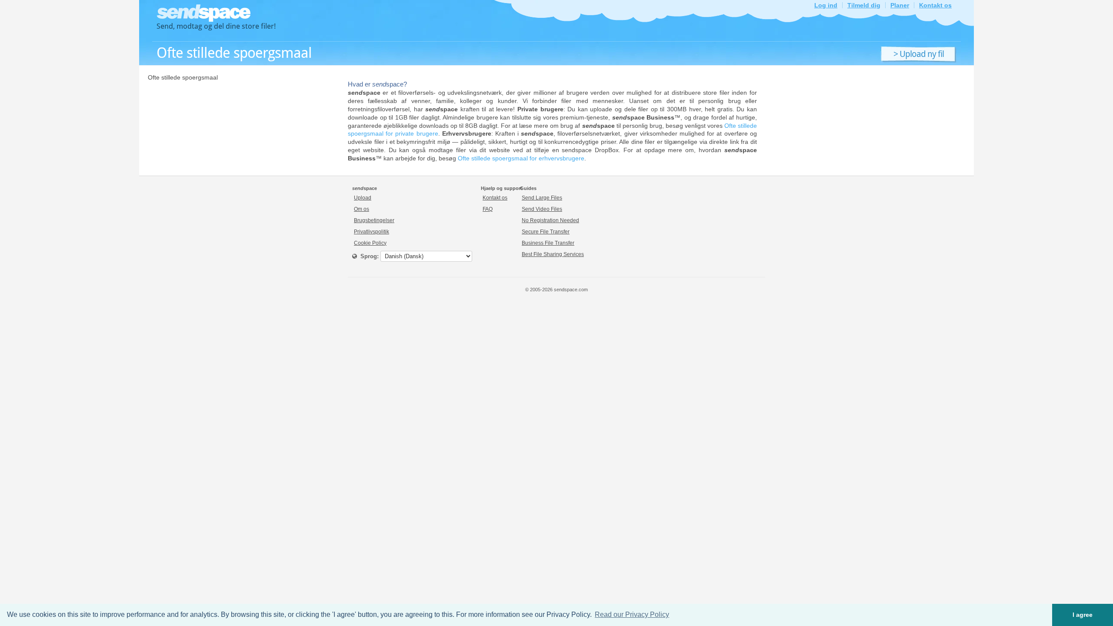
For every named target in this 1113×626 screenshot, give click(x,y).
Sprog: (368, 256)
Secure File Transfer (546, 232)
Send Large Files (542, 198)
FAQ (488, 209)
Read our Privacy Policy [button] (632, 614)
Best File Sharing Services (553, 254)
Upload (362, 198)
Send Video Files (542, 209)
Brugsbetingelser (374, 220)
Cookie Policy (370, 243)
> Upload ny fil (918, 54)
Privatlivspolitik (371, 232)
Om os (361, 209)
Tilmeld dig (863, 5)
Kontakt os (935, 5)
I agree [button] (1083, 614)
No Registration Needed (550, 220)
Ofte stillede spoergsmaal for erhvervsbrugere (521, 158)
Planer (899, 5)
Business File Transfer (548, 243)
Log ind (825, 5)
